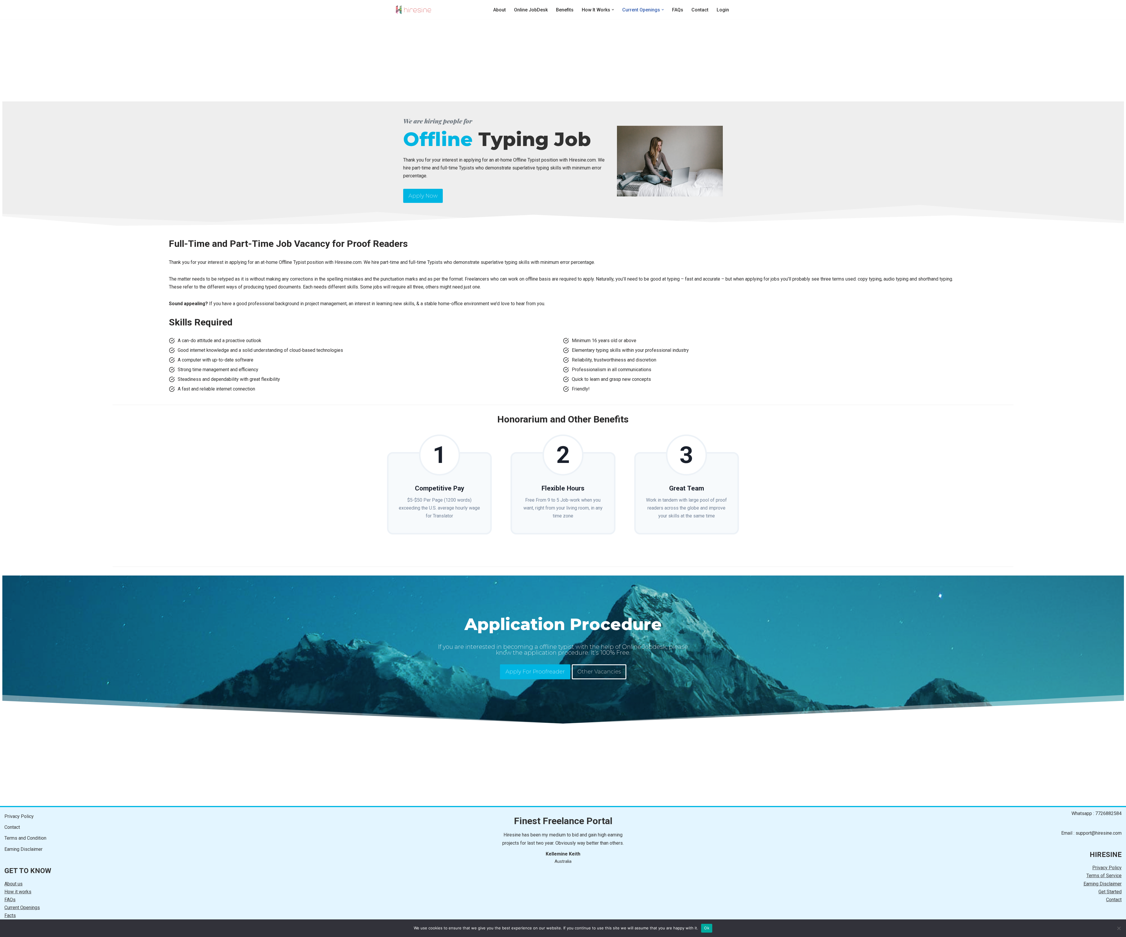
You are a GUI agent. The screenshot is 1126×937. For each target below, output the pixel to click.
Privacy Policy (19, 816)
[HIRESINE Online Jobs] (413, 9)
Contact (699, 10)
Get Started (1110, 891)
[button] (613, 10)
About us (13, 884)
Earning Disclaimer (23, 849)
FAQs (677, 10)
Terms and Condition (25, 838)
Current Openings (22, 907)
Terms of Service (1104, 875)
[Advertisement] (176, 60)
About (499, 10)
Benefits (565, 10)
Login (723, 10)
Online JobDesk (531, 10)
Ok (706, 928)
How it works (17, 891)
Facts (10, 915)
